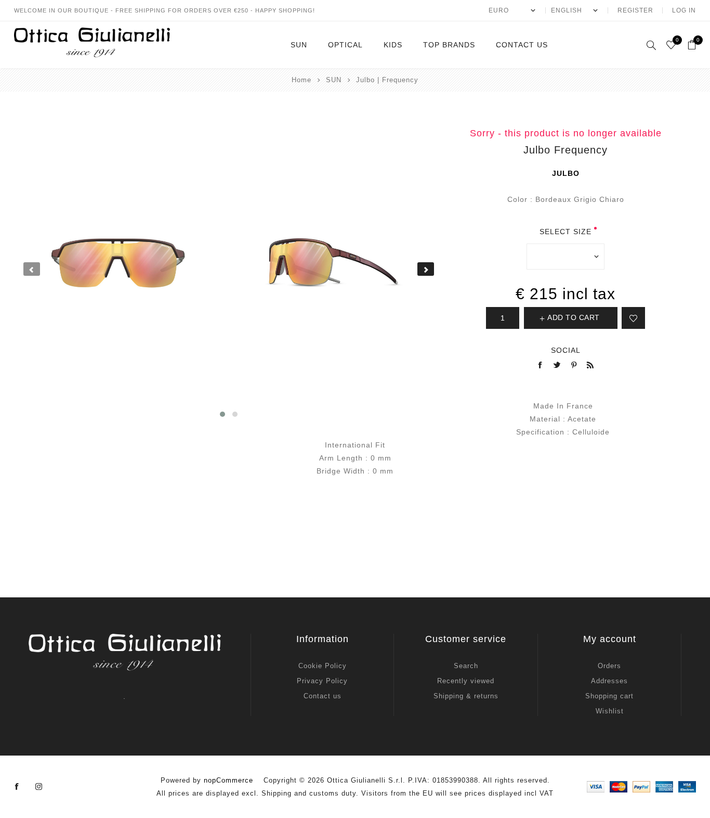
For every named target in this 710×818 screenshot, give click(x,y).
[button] (222, 414)
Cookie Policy (322, 666)
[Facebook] (17, 786)
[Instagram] (39, 786)
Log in (684, 10)
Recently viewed (465, 681)
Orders (609, 666)
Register (635, 10)
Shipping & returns (465, 696)
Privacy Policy (322, 681)
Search (466, 666)
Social (566, 350)
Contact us (322, 696)
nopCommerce (228, 780)
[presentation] (31, 269)
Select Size (565, 231)
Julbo (566, 173)
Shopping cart (609, 696)
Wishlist (610, 711)
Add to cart (573, 317)
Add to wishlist (633, 318)
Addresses (609, 681)
